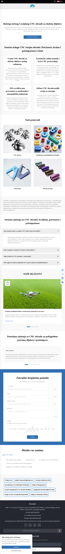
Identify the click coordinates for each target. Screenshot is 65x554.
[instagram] (39, 525)
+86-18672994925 (33, 512)
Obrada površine (48, 188)
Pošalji (32, 437)
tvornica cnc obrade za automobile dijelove (19, 463)
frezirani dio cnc (30, 460)
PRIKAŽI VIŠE (9, 321)
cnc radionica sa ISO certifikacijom (48, 460)
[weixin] (63, 278)
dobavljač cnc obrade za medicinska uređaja (19, 467)
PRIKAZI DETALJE (17, 139)
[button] (28, 326)
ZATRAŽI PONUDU (32, 37)
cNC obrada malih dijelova (14, 460)
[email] (63, 274)
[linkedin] (30, 525)
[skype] (63, 282)
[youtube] (34, 525)
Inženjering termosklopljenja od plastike (47, 155)
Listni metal (17, 188)
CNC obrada (17, 155)
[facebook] (25, 525)
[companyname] (32, 6)
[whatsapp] (63, 270)
